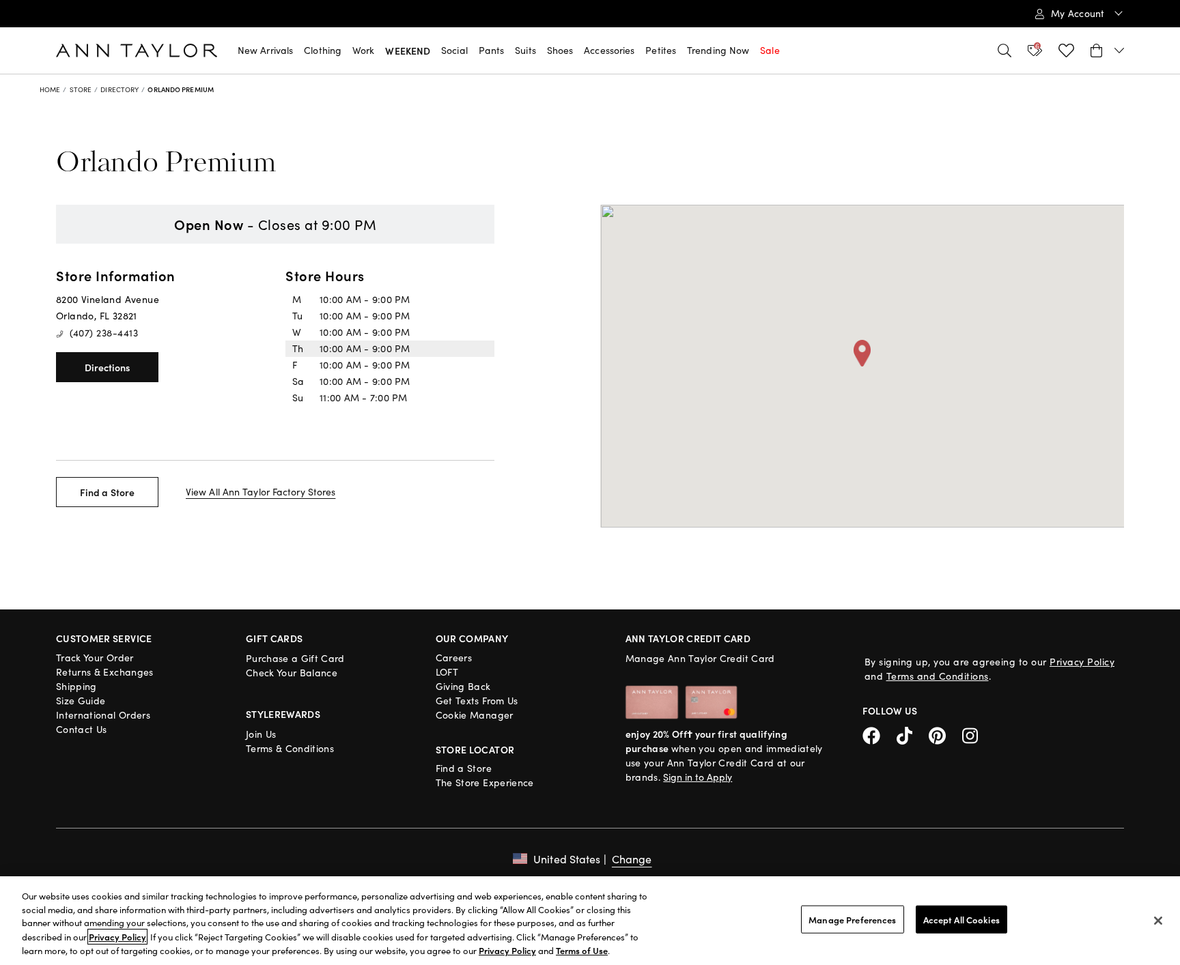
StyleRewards (283, 714)
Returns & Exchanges (105, 671)
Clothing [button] (322, 50)
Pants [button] (492, 50)
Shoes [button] (560, 50)
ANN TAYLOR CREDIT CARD (688, 638)
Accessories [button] (609, 50)
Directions (107, 367)
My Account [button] (1079, 13)
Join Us (261, 734)
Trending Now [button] (718, 50)
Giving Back (463, 686)
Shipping (76, 686)
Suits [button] (525, 50)
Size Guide (81, 700)
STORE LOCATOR (475, 749)
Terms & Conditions (290, 748)
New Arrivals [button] (265, 50)
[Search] (1004, 50)
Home (50, 89)
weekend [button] (407, 50)
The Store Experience (485, 782)
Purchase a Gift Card (295, 658)
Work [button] (363, 50)
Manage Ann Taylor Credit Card (700, 658)
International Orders (103, 714)
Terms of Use (582, 950)
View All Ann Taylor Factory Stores (260, 491)
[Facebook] (879, 734)
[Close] (1158, 921)
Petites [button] (660, 50)
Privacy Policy (1082, 661)
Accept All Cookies (961, 919)
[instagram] (975, 734)
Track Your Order (95, 657)
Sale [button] (769, 50)
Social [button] (454, 50)
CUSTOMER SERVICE (104, 638)
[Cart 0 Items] (1107, 50)
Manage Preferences (852, 919)
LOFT (447, 671)
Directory (119, 89)
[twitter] (913, 734)
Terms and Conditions (937, 675)
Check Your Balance (291, 672)
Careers (454, 657)
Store (81, 89)
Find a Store (107, 492)
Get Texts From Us (477, 700)
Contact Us (81, 729)
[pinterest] (945, 734)
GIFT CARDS (274, 638)
